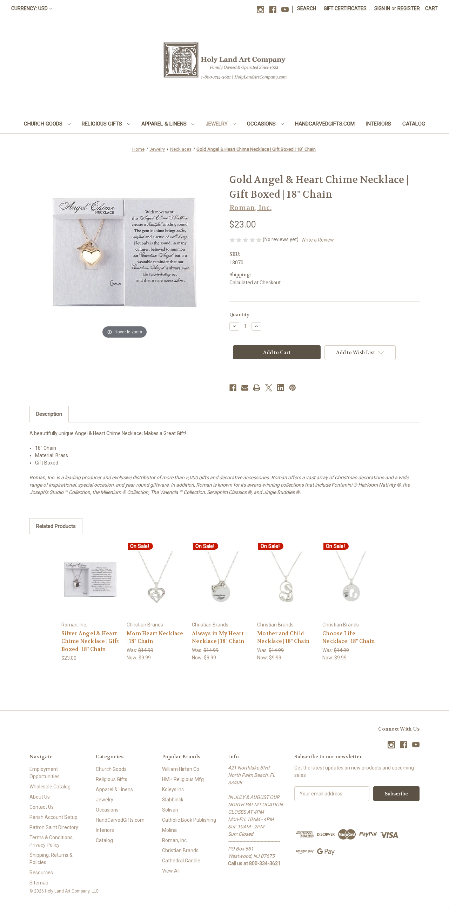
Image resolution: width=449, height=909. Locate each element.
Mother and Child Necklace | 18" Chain (283, 637)
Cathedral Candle (181, 860)
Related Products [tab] (56, 526)
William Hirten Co (180, 769)
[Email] (244, 388)
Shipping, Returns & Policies (51, 858)
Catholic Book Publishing (189, 820)
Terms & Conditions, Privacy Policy (51, 841)
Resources (41, 872)
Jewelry (217, 124)
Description (49, 414)
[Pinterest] (292, 388)
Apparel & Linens (164, 124)
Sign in (382, 8)
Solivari (170, 810)
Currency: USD (29, 8)
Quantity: (239, 315)
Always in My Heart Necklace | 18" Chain (218, 637)
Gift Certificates (345, 8)
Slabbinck (172, 799)
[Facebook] (272, 9)
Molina (169, 830)
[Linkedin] (280, 388)
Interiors (378, 124)
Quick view (90, 573)
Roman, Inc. (175, 840)
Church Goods (44, 124)
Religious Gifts (102, 124)
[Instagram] (260, 9)
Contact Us (41, 807)
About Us (39, 797)
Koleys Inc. (173, 789)
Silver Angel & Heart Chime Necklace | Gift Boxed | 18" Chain (90, 641)
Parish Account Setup (53, 817)
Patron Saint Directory (53, 827)
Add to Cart (90, 585)
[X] (268, 388)
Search (306, 8)
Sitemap (38, 883)
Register (408, 8)
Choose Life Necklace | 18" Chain (348, 637)
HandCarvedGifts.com (325, 124)
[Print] (256, 388)
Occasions (262, 124)
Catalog (413, 124)
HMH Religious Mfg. (183, 779)
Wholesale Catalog (50, 786)
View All (171, 871)
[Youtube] (285, 9)
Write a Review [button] (317, 240)
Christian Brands (180, 850)
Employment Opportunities (44, 772)
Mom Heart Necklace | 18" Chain (155, 637)
